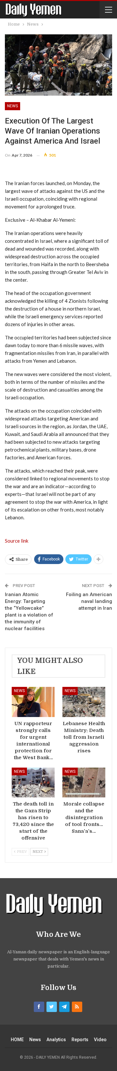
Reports (80, 1039)
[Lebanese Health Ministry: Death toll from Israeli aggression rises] (83, 702)
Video (100, 1039)
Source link (16, 541)
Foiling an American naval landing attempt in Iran (89, 601)
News (12, 106)
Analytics (56, 1039)
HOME (17, 1039)
